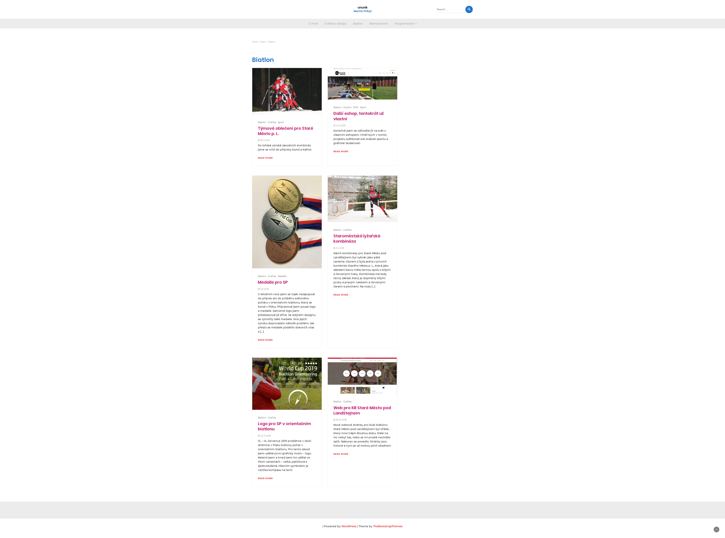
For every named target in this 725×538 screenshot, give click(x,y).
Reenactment (378, 23)
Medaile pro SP (273, 282)
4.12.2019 (341, 125)
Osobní (347, 107)
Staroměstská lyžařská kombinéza (356, 238)
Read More (265, 158)
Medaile (282, 276)
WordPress (348, 526)
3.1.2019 (340, 248)
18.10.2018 (341, 419)
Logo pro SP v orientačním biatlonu (284, 426)
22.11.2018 (265, 435)
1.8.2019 (264, 289)
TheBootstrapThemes (388, 526)
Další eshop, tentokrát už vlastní (358, 116)
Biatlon (358, 23)
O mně (313, 23)
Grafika (272, 122)
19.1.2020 (265, 140)
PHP (355, 107)
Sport (281, 122)
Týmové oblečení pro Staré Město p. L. (285, 131)
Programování (405, 23)
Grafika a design (335, 23)
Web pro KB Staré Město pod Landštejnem (362, 410)
